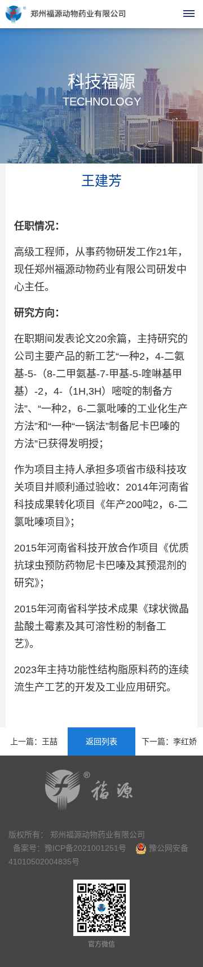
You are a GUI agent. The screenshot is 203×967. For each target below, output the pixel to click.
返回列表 (101, 741)
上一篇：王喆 (34, 741)
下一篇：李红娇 (169, 741)
